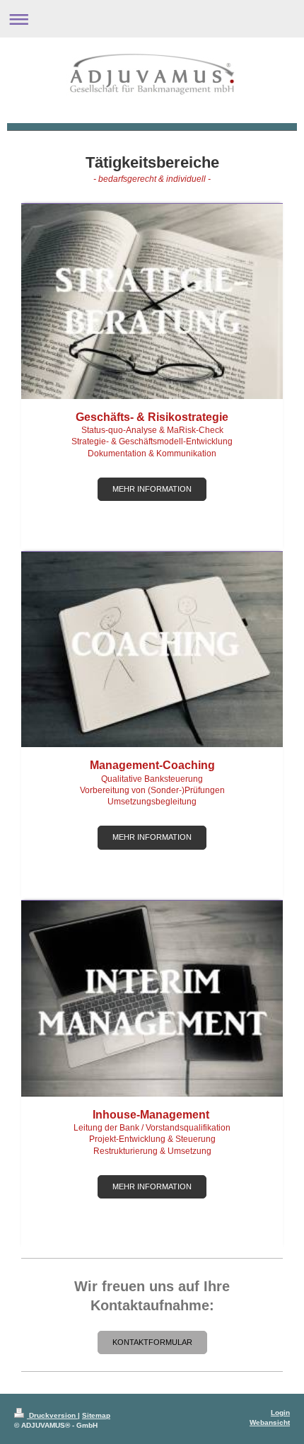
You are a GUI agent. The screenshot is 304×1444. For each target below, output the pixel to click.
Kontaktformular (152, 1342)
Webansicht (270, 1422)
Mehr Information (152, 489)
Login (280, 1412)
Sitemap (96, 1415)
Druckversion (52, 1415)
